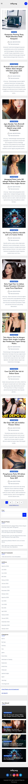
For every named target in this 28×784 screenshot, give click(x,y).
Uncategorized (14, 64)
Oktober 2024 (5, 628)
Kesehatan (4, 663)
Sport (3, 676)
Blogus (21, 780)
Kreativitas (4, 666)
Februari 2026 (5, 580)
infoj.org (13, 4)
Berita (3, 638)
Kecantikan (4, 656)
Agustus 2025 (5, 597)
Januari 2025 (5, 618)
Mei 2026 (4, 576)
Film (3, 649)
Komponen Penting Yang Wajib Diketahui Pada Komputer (14, 37)
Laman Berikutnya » (14, 505)
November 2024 (6, 625)
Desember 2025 (6, 587)
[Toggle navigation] (2, 3)
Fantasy (4, 645)
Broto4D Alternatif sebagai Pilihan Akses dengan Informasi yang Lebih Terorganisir (14, 716)
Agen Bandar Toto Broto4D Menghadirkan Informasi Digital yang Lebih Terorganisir (13, 731)
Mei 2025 (4, 607)
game (3, 652)
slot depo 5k (4, 693)
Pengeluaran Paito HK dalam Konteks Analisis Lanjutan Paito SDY (14, 476)
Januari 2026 (5, 583)
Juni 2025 (4, 604)
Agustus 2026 (5, 566)
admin (11, 42)
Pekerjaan (4, 670)
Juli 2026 (4, 569)
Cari (3, 510)
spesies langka (5, 673)
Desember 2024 (6, 621)
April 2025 (4, 611)
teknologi (14, 32)
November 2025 (6, 590)
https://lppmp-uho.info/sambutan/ (10, 689)
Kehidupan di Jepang (7, 659)
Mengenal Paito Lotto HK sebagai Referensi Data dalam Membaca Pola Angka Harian (14, 181)
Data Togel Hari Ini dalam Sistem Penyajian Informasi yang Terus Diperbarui (14, 286)
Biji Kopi (4, 642)
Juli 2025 (4, 601)
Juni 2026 (4, 573)
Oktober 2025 (5, 594)
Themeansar (14, 782)
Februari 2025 (5, 614)
